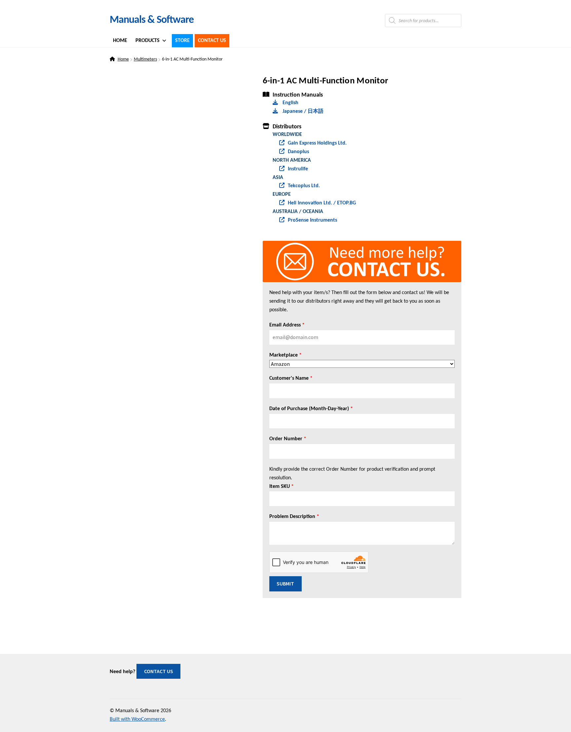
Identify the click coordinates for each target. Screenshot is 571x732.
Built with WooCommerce (137, 719)
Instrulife (298, 169)
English (289, 103)
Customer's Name (291, 378)
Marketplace (285, 355)
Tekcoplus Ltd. (304, 186)
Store (182, 40)
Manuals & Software (152, 20)
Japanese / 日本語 (302, 111)
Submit (285, 583)
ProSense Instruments (312, 220)
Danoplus (298, 151)
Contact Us (212, 40)
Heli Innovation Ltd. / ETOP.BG (322, 203)
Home (120, 40)
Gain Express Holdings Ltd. (317, 143)
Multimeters (145, 59)
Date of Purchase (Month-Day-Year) (311, 408)
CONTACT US (158, 671)
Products (147, 40)
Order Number (287, 439)
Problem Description (294, 516)
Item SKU (281, 486)
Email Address (287, 325)
